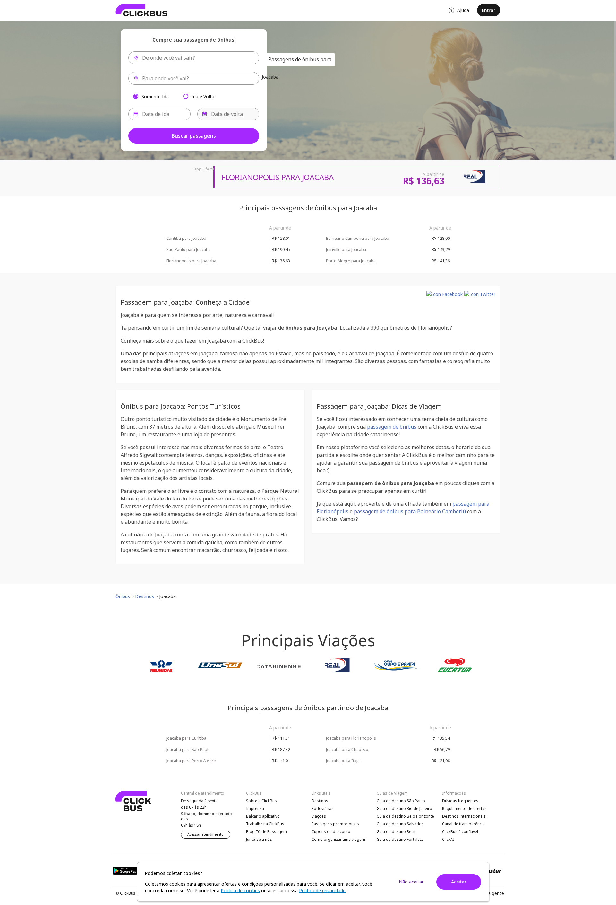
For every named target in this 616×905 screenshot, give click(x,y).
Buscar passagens (194, 135)
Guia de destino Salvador (400, 824)
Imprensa (255, 808)
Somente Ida (155, 96)
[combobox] (193, 57)
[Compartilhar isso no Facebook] (444, 294)
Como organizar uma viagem (338, 839)
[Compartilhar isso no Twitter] (479, 294)
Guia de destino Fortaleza (400, 839)
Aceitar (458, 882)
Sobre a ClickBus (261, 801)
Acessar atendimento (205, 834)
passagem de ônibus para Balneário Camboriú (410, 511)
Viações (319, 816)
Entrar (488, 10)
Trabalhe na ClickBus (265, 824)
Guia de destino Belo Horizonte (405, 816)
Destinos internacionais (464, 816)
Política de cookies (240, 890)
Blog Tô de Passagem (266, 831)
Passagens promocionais (335, 824)
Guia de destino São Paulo (401, 801)
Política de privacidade (322, 890)
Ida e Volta (203, 96)
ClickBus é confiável (460, 831)
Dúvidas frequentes (460, 801)
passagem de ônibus (391, 426)
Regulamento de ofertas (464, 808)
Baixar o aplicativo (263, 816)
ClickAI (448, 839)
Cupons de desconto (331, 831)
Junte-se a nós (259, 839)
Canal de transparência (463, 824)
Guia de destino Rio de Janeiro (404, 808)
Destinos (320, 801)
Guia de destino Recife (397, 831)
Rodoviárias (323, 808)
